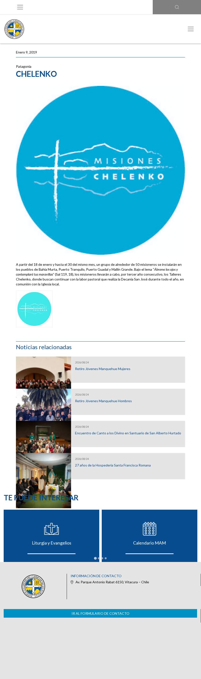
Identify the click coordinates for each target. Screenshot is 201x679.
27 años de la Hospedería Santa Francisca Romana (113, 465)
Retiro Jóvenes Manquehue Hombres (103, 401)
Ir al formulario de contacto (100, 613)
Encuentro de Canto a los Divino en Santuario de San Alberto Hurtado (128, 433)
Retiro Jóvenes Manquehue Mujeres (102, 369)
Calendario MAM (149, 543)
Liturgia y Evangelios (51, 543)
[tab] (95, 558)
